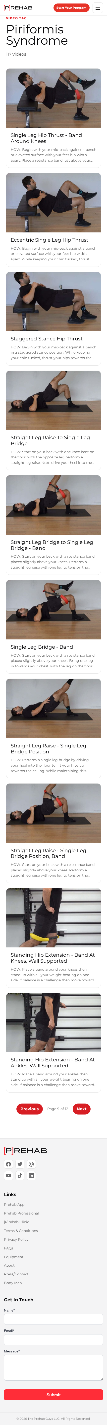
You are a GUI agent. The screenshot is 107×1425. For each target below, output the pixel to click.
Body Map (13, 1283)
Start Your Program (71, 7)
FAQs (8, 1248)
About (9, 1265)
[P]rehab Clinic (16, 1222)
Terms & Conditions (21, 1230)
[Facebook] (8, 1164)
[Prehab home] (18, 7)
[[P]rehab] (53, 1151)
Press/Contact (16, 1274)
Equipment (13, 1257)
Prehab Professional (21, 1213)
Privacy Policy (16, 1239)
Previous (29, 1109)
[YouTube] (8, 1175)
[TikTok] (19, 1175)
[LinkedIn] (31, 1175)
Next (82, 1109)
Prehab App (14, 1204)
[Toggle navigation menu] (98, 7)
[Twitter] (19, 1164)
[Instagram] (31, 1164)
